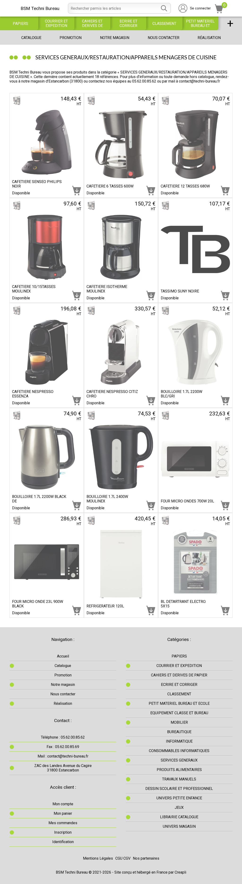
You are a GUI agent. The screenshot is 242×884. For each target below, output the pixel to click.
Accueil (63, 656)
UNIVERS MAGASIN (179, 826)
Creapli (180, 872)
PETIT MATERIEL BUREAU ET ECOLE (200, 23)
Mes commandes (62, 823)
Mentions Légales (98, 858)
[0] (219, 12)
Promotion (71, 37)
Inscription (63, 832)
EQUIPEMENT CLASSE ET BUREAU (179, 713)
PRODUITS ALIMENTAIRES (179, 769)
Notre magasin (114, 37)
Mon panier (63, 813)
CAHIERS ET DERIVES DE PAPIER (92, 23)
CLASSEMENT (164, 23)
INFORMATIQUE (179, 741)
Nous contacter (163, 37)
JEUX (179, 807)
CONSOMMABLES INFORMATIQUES (179, 751)
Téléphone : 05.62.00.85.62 (63, 737)
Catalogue (31, 37)
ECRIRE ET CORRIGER (128, 23)
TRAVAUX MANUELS (179, 779)
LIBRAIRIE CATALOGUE (179, 817)
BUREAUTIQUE (179, 732)
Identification (63, 842)
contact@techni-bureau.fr (199, 81)
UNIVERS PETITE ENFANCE (179, 798)
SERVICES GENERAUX (179, 760)
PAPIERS (20, 23)
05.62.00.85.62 (144, 81)
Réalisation (209, 37)
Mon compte (62, 804)
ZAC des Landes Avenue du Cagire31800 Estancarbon (63, 767)
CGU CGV (122, 858)
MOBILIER (179, 722)
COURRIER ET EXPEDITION (56, 23)
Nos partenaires (146, 858)
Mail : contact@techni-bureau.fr (63, 756)
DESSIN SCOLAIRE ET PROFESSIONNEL (179, 788)
